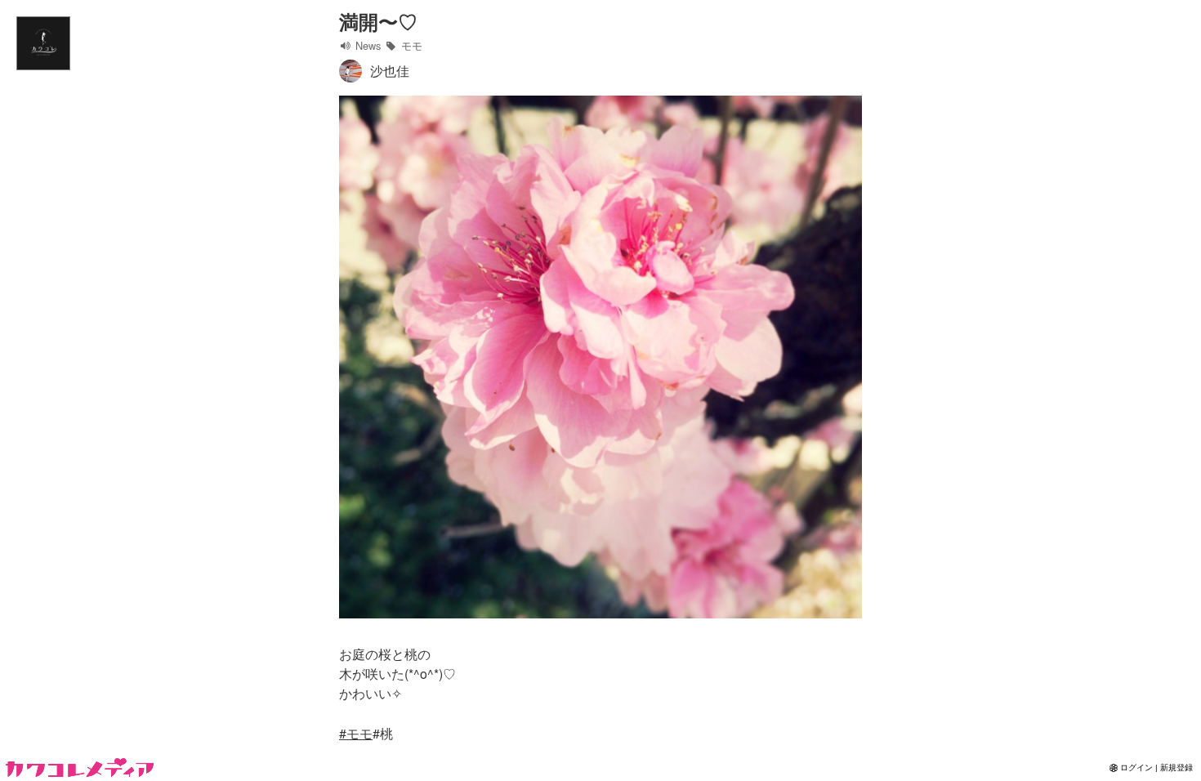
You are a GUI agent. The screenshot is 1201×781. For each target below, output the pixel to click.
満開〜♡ (378, 21)
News (366, 45)
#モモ (356, 733)
